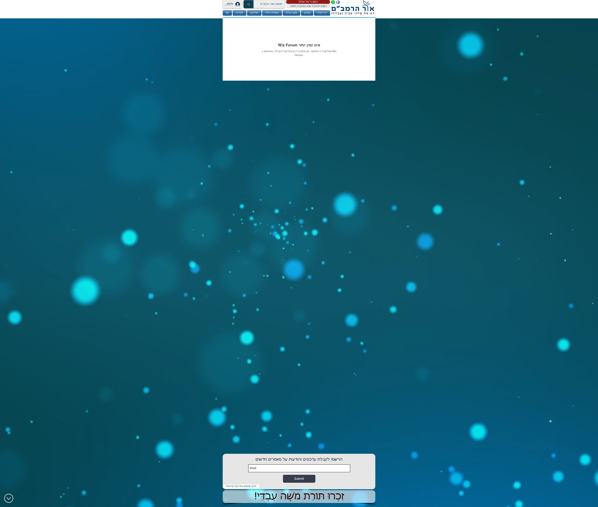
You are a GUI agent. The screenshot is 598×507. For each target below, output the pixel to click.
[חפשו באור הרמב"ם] (249, 4)
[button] (308, 2)
